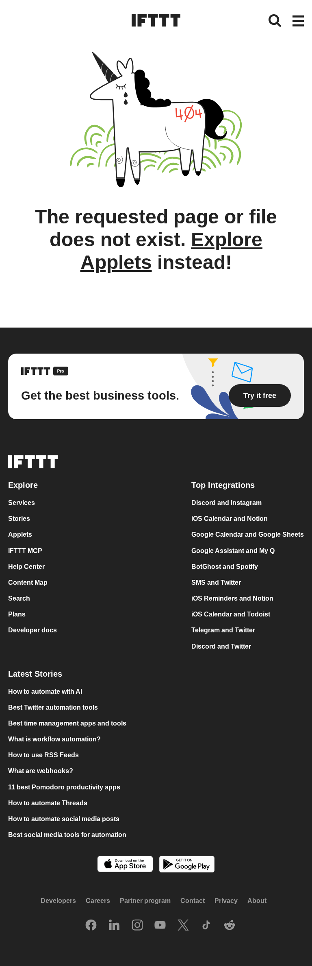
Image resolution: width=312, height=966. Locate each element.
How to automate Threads (47, 803)
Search (19, 598)
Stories (19, 519)
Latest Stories (35, 673)
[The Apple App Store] (125, 865)
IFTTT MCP (25, 550)
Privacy (226, 901)
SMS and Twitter (216, 582)
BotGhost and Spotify (224, 566)
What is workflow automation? (54, 739)
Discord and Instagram (226, 502)
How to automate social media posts (63, 818)
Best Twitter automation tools (53, 707)
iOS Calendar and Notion (229, 519)
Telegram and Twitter (223, 630)
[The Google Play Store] (186, 865)
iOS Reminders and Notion (232, 598)
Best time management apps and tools (67, 723)
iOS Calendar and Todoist (230, 614)
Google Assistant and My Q (233, 550)
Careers (98, 901)
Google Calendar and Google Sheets (247, 534)
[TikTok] (206, 926)
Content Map (28, 582)
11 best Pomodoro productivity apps (64, 787)
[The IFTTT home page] (156, 20)
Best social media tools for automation (67, 834)
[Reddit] (229, 926)
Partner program (145, 901)
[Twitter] (183, 926)
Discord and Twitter (221, 646)
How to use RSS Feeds (43, 755)
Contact (192, 901)
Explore (23, 485)
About (256, 901)
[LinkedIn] (114, 926)
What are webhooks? (40, 771)
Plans (17, 614)
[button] (298, 21)
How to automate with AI (45, 691)
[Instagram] (137, 926)
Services (21, 502)
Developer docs (32, 630)
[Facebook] (91, 926)
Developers (58, 901)
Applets (20, 534)
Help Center (26, 566)
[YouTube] (160, 926)
